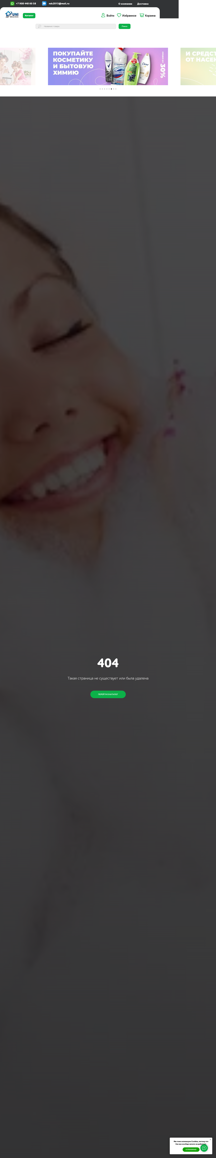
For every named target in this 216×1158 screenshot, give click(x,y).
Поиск (124, 26)
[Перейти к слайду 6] (111, 88)
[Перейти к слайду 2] (102, 88)
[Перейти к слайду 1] (100, 88)
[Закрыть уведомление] (210, 1139)
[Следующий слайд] (174, 66)
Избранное (129, 15)
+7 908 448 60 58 (26, 3)
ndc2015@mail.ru (59, 3)
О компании (125, 3)
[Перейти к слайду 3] (104, 88)
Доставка (142, 3)
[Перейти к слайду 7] (113, 88)
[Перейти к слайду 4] (106, 88)
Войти (110, 15)
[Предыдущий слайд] (42, 66)
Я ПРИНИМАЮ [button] (191, 1150)
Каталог (29, 15)
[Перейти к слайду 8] (115, 88)
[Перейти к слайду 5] (109, 88)
